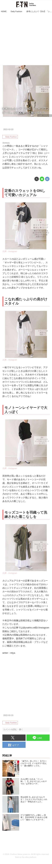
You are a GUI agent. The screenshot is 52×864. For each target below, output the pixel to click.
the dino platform (29, 857)
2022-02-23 (8, 129)
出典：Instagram (44, 116)
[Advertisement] (26, 39)
